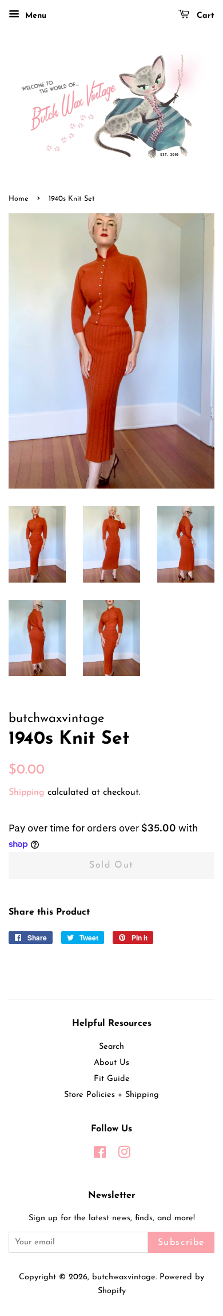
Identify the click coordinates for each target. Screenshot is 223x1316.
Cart (204, 15)
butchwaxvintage (124, 1277)
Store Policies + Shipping (111, 1095)
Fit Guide (112, 1079)
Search (111, 1046)
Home (19, 198)
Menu (34, 15)
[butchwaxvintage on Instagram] (124, 1155)
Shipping (27, 792)
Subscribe (181, 1242)
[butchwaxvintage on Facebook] (99, 1155)
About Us (111, 1063)
